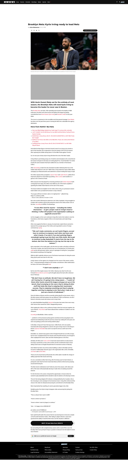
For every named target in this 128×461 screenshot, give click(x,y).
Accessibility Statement (51, 452)
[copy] (39, 30)
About (32, 447)
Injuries (44, 2)
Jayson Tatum (54, 174)
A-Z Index (65, 452)
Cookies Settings (79, 452)
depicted (50, 302)
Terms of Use (79, 450)
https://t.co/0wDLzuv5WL (37, 195)
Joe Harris (33, 351)
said (50, 264)
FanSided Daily (34, 450)
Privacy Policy (66, 450)
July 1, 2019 (53, 411)
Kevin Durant (44, 114)
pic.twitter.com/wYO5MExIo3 (38, 410)
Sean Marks (71, 119)
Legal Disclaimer (34, 452)
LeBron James (59, 176)
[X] (119, 1)
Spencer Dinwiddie (40, 328)
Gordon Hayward (66, 181)
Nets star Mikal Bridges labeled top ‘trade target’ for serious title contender (52, 130)
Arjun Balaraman (34, 27)
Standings (34, 2)
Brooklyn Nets (37, 110)
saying (40, 228)
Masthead (47, 447)
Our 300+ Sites (94, 447)
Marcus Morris (39, 273)
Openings (65, 447)
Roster (39, 2)
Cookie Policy (93, 450)
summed (45, 273)
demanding (37, 167)
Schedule (28, 2)
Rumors (22, 2)
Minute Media (23, 455)
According (38, 204)
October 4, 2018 (49, 197)
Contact (77, 447)
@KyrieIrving (64, 194)
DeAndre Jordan (61, 114)
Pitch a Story (48, 450)
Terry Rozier (42, 309)
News (17, 2)
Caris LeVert (47, 340)
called (32, 250)
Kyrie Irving (52, 114)
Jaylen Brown (64, 174)
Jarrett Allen (42, 351)
